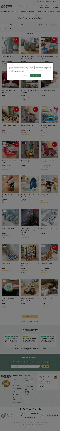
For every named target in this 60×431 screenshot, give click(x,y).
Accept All (35, 75)
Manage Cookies (24, 75)
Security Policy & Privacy (19, 71)
